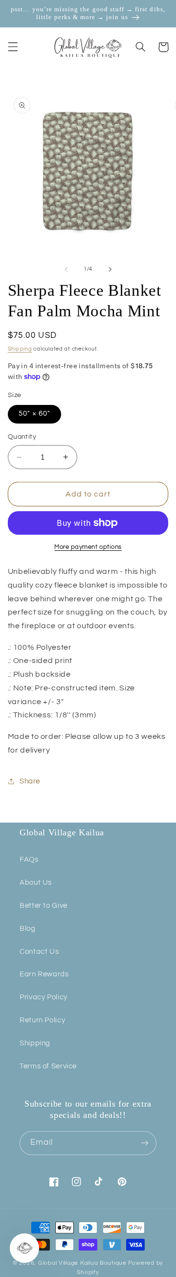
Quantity (22, 436)
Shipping (20, 349)
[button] (12, 47)
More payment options (88, 547)
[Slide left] (66, 269)
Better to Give (43, 905)
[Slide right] (110, 269)
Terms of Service (48, 1066)
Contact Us (39, 951)
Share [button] (30, 781)
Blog (28, 928)
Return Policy (42, 1020)
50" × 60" (34, 413)
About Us (36, 882)
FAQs (29, 859)
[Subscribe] (144, 1143)
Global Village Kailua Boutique (82, 1263)
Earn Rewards (44, 974)
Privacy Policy (43, 997)
